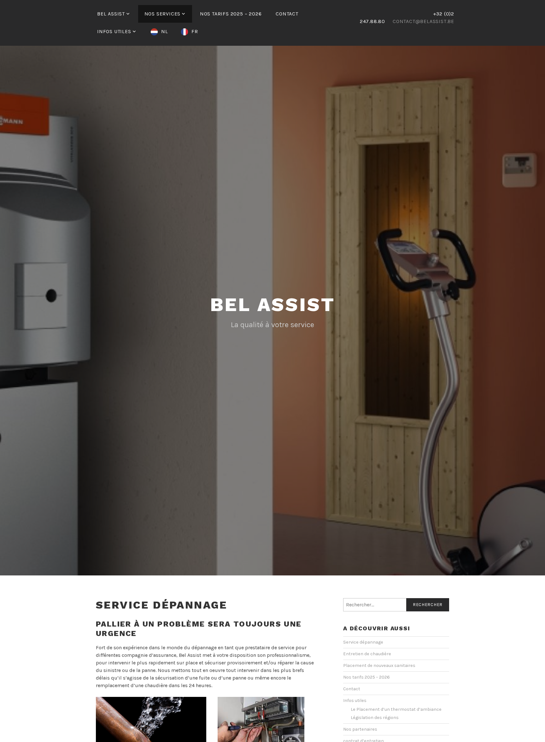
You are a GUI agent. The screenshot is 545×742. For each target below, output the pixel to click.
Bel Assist (111, 14)
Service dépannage (363, 642)
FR (194, 31)
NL (164, 31)
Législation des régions (375, 717)
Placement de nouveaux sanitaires (379, 665)
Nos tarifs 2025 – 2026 (231, 14)
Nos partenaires (360, 729)
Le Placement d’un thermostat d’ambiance (396, 709)
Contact (287, 14)
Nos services (162, 14)
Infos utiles (114, 31)
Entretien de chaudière (367, 654)
